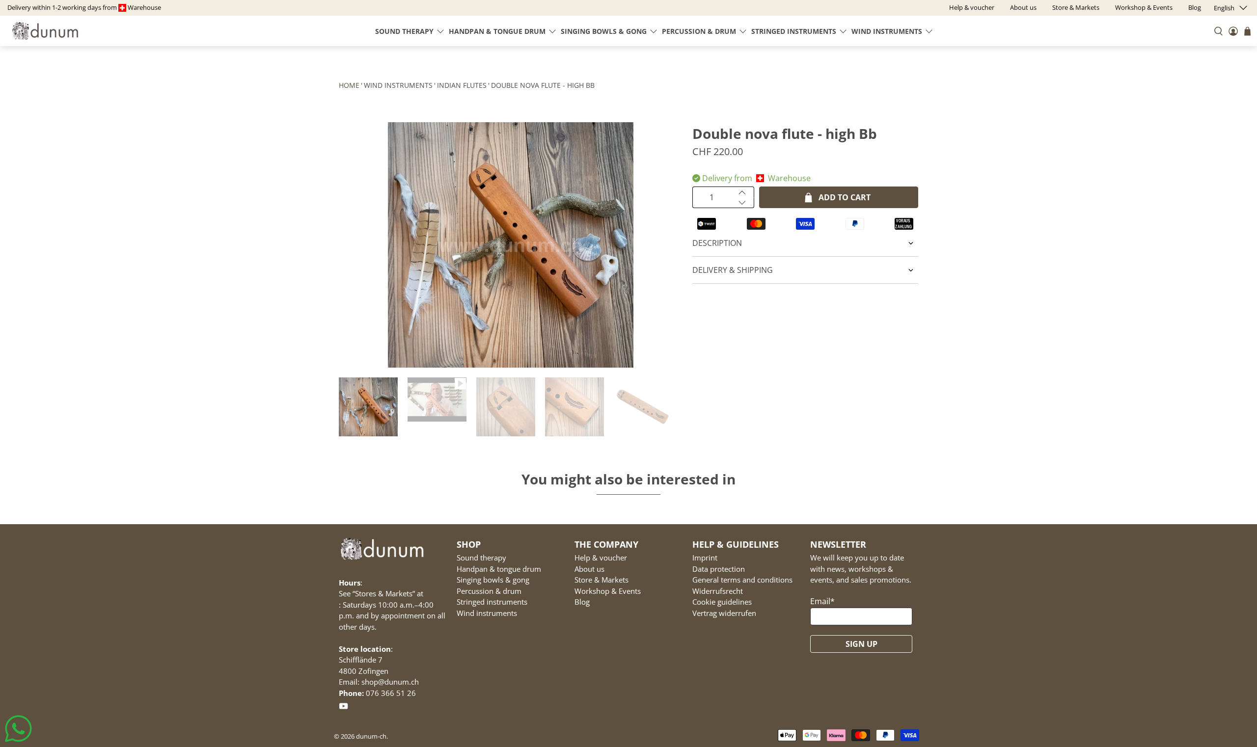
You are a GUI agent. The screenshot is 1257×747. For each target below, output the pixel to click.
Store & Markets (601, 580)
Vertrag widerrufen (724, 613)
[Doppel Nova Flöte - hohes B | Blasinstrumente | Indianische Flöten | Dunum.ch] (511, 245)
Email (822, 601)
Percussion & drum (699, 31)
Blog (582, 602)
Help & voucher (600, 557)
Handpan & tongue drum (497, 31)
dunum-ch (371, 736)
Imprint (704, 557)
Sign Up (861, 644)
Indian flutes (462, 85)
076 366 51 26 (391, 693)
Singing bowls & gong (604, 31)
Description (717, 243)
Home (349, 85)
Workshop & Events (607, 591)
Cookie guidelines (722, 602)
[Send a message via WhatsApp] (18, 728)
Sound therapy (404, 31)
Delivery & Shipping (732, 270)
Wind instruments (886, 31)
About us (589, 569)
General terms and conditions (742, 580)
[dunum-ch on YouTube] (343, 708)
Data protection (718, 569)
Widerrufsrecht (717, 591)
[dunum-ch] (45, 30)
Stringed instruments (793, 31)
